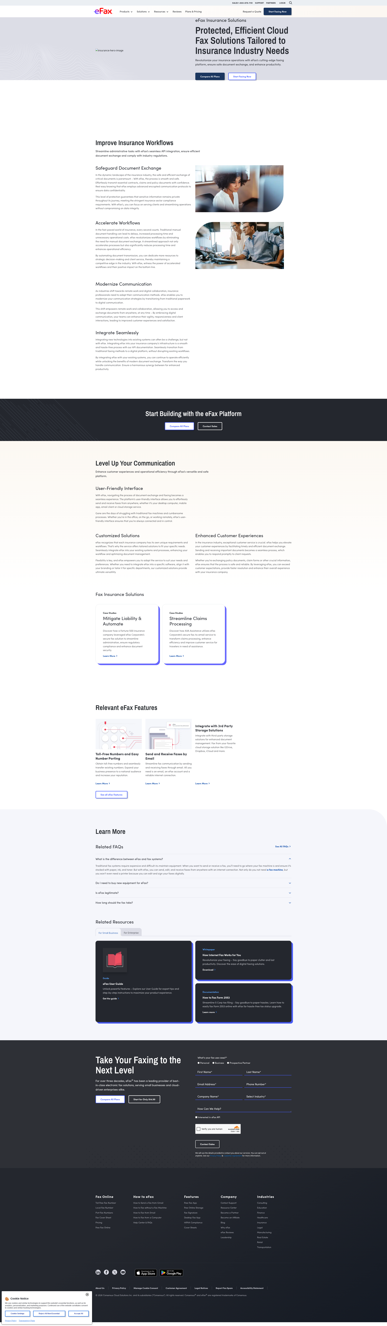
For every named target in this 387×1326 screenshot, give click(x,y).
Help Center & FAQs (142, 1222)
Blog (223, 1222)
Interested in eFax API (209, 1117)
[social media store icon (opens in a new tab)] (146, 1272)
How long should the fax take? (114, 902)
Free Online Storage (193, 1207)
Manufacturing (264, 1232)
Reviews (177, 11)
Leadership (226, 1237)
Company (229, 1196)
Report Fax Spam (224, 1288)
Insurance (262, 1222)
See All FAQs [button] (281, 846)
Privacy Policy (215, 1155)
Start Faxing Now (277, 11)
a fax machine (275, 869)
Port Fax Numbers (104, 1212)
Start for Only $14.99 (144, 1099)
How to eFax (143, 1196)
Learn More (109, 655)
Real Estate (262, 1237)
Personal (204, 1062)
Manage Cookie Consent (146, 1288)
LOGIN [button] (282, 2)
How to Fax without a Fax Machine (150, 1207)
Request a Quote (252, 11)
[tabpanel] (193, 981)
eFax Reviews (227, 1232)
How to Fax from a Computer (147, 1217)
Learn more (209, 1012)
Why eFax (225, 1227)
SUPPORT (259, 2)
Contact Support (228, 1202)
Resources (159, 11)
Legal (260, 1227)
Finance (261, 1212)
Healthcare (262, 1217)
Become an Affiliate (230, 1217)
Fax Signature (190, 1212)
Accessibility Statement (251, 1288)
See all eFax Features (111, 794)
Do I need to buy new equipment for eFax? (122, 883)
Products (124, 11)
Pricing (99, 1222)
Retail (260, 1242)
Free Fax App (190, 1202)
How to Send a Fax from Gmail (148, 1202)
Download (208, 969)
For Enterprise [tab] (131, 932)
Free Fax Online (103, 1227)
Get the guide (110, 998)
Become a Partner (230, 1212)
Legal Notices (201, 1288)
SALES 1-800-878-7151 (242, 2)
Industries (265, 1196)
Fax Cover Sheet (103, 1217)
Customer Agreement (233, 1155)
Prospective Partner (240, 1062)
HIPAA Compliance (193, 1222)
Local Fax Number (104, 1207)
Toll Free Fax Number (106, 1202)
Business (219, 1062)
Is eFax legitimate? (107, 893)
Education (262, 1207)
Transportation (264, 1247)
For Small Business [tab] (108, 932)
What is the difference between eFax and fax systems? (129, 859)
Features (191, 1196)
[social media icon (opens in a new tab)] (98, 1272)
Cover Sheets (190, 1227)
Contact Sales (210, 426)
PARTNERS (271, 2)
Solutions (142, 11)
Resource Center (229, 1207)
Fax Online (104, 1196)
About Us (100, 1288)
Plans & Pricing (193, 11)
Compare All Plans (210, 76)
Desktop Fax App (192, 1217)
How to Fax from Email (144, 1212)
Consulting (262, 1202)
